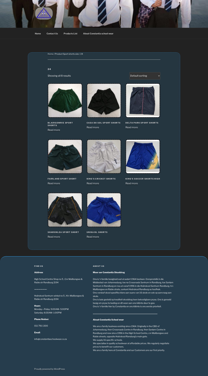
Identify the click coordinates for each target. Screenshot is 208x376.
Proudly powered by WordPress (49, 369)
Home (38, 33)
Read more (54, 129)
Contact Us (52, 33)
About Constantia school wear (98, 33)
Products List (70, 33)
